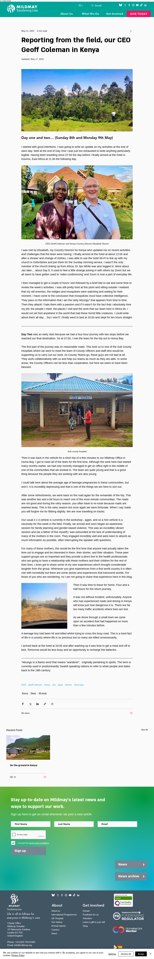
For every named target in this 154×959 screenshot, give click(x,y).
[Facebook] (129, 5)
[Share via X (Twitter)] (30, 703)
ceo (54, 685)
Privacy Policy (18, 955)
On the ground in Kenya (23, 765)
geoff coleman (35, 685)
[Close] (150, 954)
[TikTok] (141, 5)
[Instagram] (133, 5)
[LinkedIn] (145, 5)
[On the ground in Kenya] (28, 747)
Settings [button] (112, 953)
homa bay (79, 685)
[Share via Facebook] (22, 703)
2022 (23, 685)
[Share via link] (44, 703)
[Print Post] (52, 703)
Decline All (126, 953)
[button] (81, 5)
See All (144, 730)
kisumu (68, 685)
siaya (60, 685)
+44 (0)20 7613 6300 (25, 942)
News (33, 693)
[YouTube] (137, 5)
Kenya (25, 693)
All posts (43, 693)
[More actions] (131, 31)
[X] (125, 5)
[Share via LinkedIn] (37, 703)
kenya (47, 685)
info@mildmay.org (23, 945)
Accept (141, 953)
